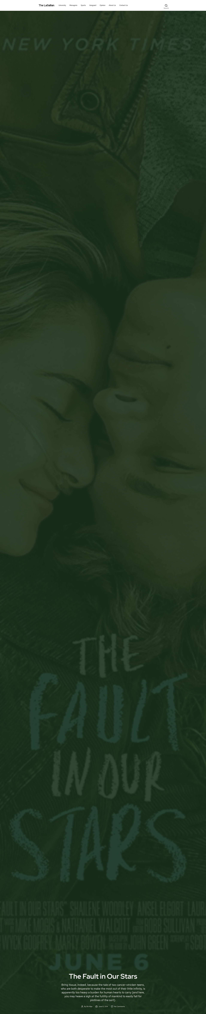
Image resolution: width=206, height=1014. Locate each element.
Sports (83, 5)
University (62, 5)
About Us (112, 5)
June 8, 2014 (103, 1006)
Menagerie (73, 5)
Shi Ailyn (89, 1006)
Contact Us (123, 5)
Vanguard (92, 5)
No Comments (119, 1006)
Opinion (102, 5)
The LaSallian (46, 5)
